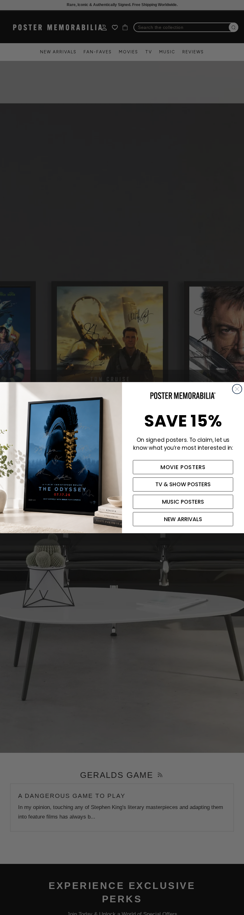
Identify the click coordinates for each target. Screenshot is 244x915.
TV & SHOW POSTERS (183, 484)
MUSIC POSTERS (183, 502)
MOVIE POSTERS (183, 467)
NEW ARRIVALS (183, 519)
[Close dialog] (237, 389)
